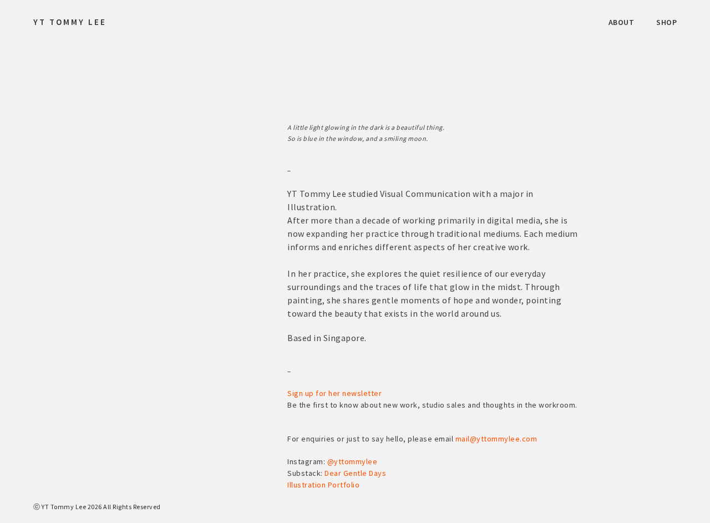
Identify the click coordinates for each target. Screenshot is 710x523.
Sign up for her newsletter (334, 393)
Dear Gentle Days (355, 473)
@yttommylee (352, 461)
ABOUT (621, 22)
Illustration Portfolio (323, 485)
